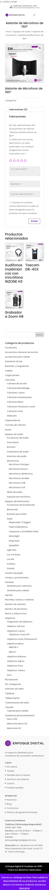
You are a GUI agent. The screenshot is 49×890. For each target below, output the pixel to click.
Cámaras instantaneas (19, 397)
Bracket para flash (17, 514)
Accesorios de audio (18, 437)
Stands (11, 568)
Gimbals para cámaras (19, 585)
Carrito (10, 783)
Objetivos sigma (15, 661)
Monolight (14, 536)
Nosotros (12, 799)
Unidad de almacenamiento (20, 715)
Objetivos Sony (15, 665)
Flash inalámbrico (18, 526)
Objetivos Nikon (15, 643)
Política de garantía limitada (22, 812)
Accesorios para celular (17, 356)
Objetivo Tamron (16, 626)
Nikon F (12, 651)
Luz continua (13, 554)
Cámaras (10, 379)
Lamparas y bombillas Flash (23, 531)
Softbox (11, 563)
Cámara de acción (17, 383)
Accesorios (11, 347)
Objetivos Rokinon (16, 656)
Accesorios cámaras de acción (21, 352)
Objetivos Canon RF (19, 634)
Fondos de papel (14, 573)
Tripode (9, 707)
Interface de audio (17, 456)
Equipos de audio (21, 31)
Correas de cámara (15, 424)
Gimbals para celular (18, 590)
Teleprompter (12, 698)
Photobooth (11, 679)
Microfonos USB (17, 482)
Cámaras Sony (15, 411)
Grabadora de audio (18, 451)
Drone (8, 429)
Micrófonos (13, 460)
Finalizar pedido (15, 787)
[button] (39, 48)
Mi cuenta (12, 766)
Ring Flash (14, 540)
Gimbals (9, 582)
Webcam (12, 415)
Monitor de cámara (15, 604)
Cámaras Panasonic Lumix (21, 406)
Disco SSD (12, 719)
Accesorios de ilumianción (21, 504)
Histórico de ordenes (18, 779)
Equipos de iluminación (17, 501)
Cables (9, 370)
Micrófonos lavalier (19, 478)
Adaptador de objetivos (19, 621)
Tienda (10, 770)
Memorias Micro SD (17, 723)
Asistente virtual (13, 361)
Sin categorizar (13, 684)
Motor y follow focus (16, 613)
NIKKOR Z (13, 647)
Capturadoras (12, 420)
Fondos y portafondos (17, 577)
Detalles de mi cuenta (18, 775)
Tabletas (10, 693)
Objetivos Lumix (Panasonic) (22, 639)
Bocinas (11, 446)
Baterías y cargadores (17, 366)
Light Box (11, 549)
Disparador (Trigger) (20, 522)
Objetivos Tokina (16, 670)
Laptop (9, 595)
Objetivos (10, 618)
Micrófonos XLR (17, 487)
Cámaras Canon (16, 392)
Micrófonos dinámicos (21, 473)
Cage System (12, 375)
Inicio (8, 31)
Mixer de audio (14, 492)
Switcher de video (14, 688)
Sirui (9, 675)
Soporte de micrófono (18, 496)
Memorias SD (14, 728)
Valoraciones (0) (18, 109)
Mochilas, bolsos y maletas (19, 599)
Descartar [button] (24, 888)
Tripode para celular (17, 710)
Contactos (12, 808)
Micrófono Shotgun (19, 464)
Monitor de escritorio (16, 608)
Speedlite (14, 545)
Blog (9, 803)
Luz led (10, 559)
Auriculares (13, 442)
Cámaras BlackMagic (18, 388)
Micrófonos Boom (18, 468)
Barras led (12, 509)
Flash (9, 518)
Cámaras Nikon (15, 401)
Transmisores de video (17, 702)
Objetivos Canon (16, 630)
